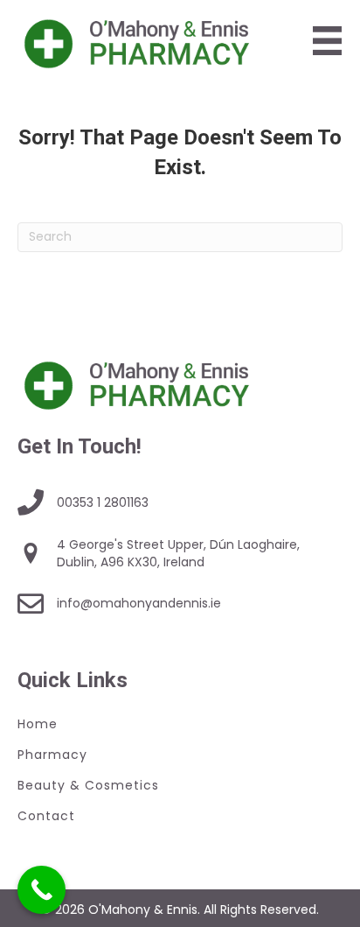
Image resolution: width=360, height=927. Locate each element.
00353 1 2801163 (103, 502)
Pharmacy (52, 754)
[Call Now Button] (41, 890)
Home (37, 724)
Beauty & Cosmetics (88, 785)
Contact (46, 816)
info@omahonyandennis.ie (139, 603)
